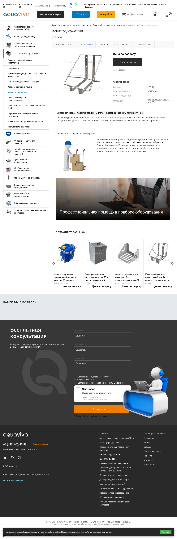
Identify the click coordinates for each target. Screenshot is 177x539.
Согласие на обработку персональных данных (103, 524)
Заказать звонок (43, 6)
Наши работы (89, 4)
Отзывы (132, 4)
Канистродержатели (18, 92)
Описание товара (66, 113)
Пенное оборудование (29, 53)
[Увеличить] (82, 74)
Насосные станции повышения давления (24, 44)
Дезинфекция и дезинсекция (21, 160)
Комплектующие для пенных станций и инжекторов (27, 74)
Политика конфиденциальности (67, 524)
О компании (152, 4)
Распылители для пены (19, 127)
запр (172, 16)
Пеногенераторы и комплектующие (17, 98)
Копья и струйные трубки (20, 87)
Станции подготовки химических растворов (30, 211)
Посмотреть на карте (13, 480)
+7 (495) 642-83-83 (14, 444)
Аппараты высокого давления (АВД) (24, 28)
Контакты (142, 4)
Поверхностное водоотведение (21, 194)
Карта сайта (149, 464)
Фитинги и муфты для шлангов (24, 142)
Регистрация (137, 14)
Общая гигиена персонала (26, 203)
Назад (58, 37)
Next (172, 263)
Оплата (100, 113)
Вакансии (89, 7)
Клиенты (162, 4)
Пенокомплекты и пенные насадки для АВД (26, 106)
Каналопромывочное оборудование (24, 186)
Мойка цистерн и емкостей (27, 178)
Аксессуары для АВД (24, 36)
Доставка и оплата (120, 4)
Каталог (103, 433)
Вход (129, 14)
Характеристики (85, 113)
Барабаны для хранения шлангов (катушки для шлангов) (25, 151)
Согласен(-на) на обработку (101, 383)
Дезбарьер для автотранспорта (22, 169)
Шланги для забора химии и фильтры (25, 121)
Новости (107, 4)
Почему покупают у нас (130, 113)
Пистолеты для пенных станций (23, 81)
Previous (53, 263)
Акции (99, 4)
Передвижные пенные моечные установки (23, 114)
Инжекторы (13, 68)
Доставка (111, 113)
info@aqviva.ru (59, 6)
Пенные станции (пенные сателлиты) (20, 61)
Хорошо (165, 532)
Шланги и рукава (22, 133)
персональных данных (113, 383)
